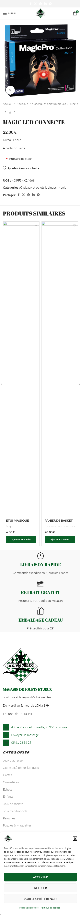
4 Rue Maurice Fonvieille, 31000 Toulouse (39, 727)
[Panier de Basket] (60, 369)
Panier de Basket (59, 520)
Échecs (7, 789)
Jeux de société (13, 804)
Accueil (7, 104)
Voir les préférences (40, 898)
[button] (75, 839)
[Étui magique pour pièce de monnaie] (21, 369)
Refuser (40, 888)
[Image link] (20, 666)
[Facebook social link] (30, 3)
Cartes (7, 775)
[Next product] (14, 112)
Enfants (8, 796)
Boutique (22, 104)
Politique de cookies (29, 907)
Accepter (40, 877)
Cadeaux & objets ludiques (21, 768)
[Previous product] (5, 112)
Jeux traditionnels (15, 811)
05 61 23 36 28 (21, 742)
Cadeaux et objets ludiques (49, 104)
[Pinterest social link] (40, 3)
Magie (74, 104)
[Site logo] (40, 13)
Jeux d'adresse (13, 760)
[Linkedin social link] (45, 3)
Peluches (9, 818)
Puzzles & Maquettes (17, 825)
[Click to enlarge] (10, 90)
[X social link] (35, 3)
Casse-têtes (11, 782)
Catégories (16, 753)
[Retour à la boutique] (10, 112)
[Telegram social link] (50, 3)
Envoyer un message (25, 735)
